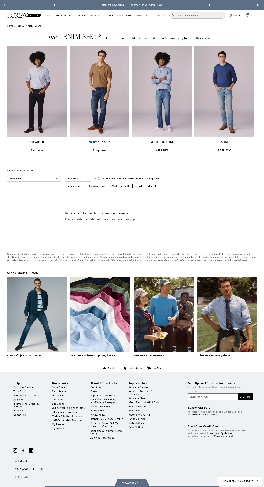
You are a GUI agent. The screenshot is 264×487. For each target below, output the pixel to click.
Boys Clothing (136, 427)
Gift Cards (57, 399)
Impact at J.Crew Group (103, 395)
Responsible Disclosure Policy (106, 418)
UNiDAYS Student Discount (67, 420)
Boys (159, 4)
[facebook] (23, 450)
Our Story (95, 387)
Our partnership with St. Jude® (69, 407)
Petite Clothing (137, 418)
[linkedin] (31, 450)
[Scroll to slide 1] (127, 7)
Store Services (60, 391)
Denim (82, 15)
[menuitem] (49, 15)
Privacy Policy (97, 414)
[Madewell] (21, 469)
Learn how (214, 433)
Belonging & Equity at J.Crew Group (106, 432)
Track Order (19, 391)
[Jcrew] (37, 469)
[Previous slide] (54, 5)
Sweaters (96, 15)
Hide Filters (16, 178)
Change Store (153, 178)
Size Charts (58, 403)
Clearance (160, 15)
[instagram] (15, 450)
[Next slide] (209, 5)
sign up (245, 396)
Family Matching (138, 15)
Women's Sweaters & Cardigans (140, 393)
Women (135, 4)
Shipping (18, 399)
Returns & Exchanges (25, 395)
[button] (246, 15)
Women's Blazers (138, 398)
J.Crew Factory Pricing (102, 437)
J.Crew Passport (61, 395)
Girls (152, 4)
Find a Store (135, 368)
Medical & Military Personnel (67, 416)
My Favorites (59, 424)
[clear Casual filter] (144, 186)
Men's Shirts (136, 410)
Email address (194, 392)
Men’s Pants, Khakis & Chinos (145, 402)
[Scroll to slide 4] (134, 7)
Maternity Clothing (139, 414)
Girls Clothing (136, 423)
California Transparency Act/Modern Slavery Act (103, 401)
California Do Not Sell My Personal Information (104, 424)
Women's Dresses (138, 387)
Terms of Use (97, 410)
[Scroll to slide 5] (136, 7)
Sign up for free (209, 414)
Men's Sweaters (137, 406)
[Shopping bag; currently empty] (255, 15)
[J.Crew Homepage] (24, 15)
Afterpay (18, 410)
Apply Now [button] (226, 433)
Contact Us (19, 414)
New (50, 15)
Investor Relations (100, 406)
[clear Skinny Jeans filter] (83, 186)
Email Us (112, 368)
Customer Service (23, 387)
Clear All (152, 185)
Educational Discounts (64, 412)
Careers (94, 391)
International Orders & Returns (26, 405)
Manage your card (223, 436)
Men (144, 4)
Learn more (194, 414)
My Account (58, 428)
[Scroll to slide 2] (129, 7)
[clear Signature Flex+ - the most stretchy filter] (128, 186)
